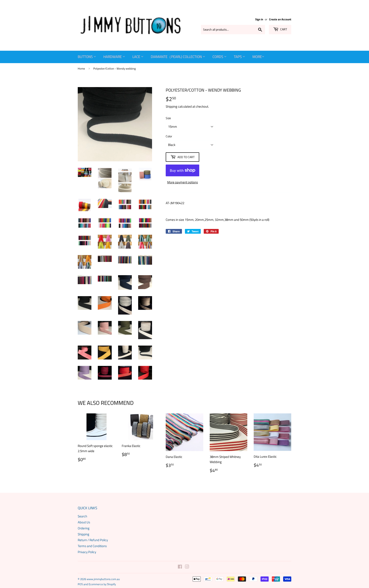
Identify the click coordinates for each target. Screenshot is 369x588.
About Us (84, 522)
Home (81, 68)
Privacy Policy (87, 551)
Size (168, 118)
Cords (218, 56)
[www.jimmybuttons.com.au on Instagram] (187, 567)
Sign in (259, 19)
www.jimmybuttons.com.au (103, 579)
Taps (238, 56)
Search (82, 516)
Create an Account (280, 19)
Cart (283, 29)
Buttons (86, 56)
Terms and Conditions (92, 545)
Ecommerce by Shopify (102, 584)
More (257, 56)
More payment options (182, 182)
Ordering (83, 528)
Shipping (171, 106)
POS (80, 584)
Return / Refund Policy (93, 540)
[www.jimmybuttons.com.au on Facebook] (180, 567)
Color (169, 136)
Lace (136, 56)
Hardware (113, 56)
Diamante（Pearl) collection (177, 56)
